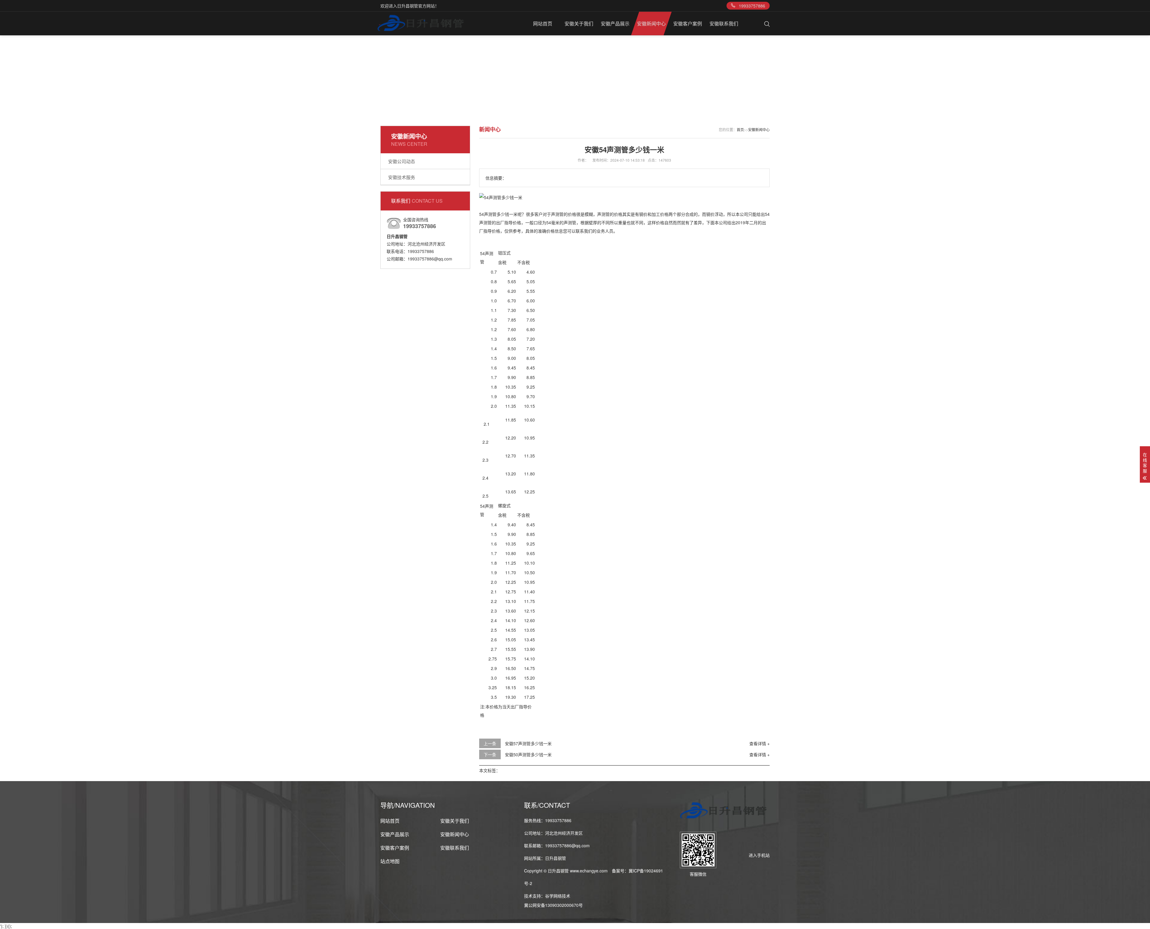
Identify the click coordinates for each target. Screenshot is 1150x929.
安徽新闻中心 (651, 23)
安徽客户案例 (687, 23)
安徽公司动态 (401, 161)
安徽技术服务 (401, 177)
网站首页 (542, 23)
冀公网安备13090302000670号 (553, 905)
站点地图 (390, 861)
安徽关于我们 (579, 23)
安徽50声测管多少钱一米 (528, 754)
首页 (740, 129)
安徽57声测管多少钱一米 (528, 743)
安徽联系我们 (723, 23)
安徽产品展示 (615, 23)
